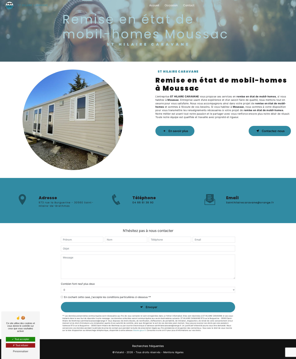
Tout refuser (21, 345)
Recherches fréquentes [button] (148, 346)
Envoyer (151, 307)
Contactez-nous (273, 131)
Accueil (154, 5)
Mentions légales (173, 352)
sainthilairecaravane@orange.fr (250, 202)
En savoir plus (178, 131)
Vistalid (119, 352)
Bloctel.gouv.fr (139, 330)
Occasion (171, 5)
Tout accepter (21, 339)
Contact (188, 5)
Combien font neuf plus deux (78, 283)
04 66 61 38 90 (143, 202)
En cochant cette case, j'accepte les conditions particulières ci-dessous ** (107, 297)
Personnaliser (20, 351)
